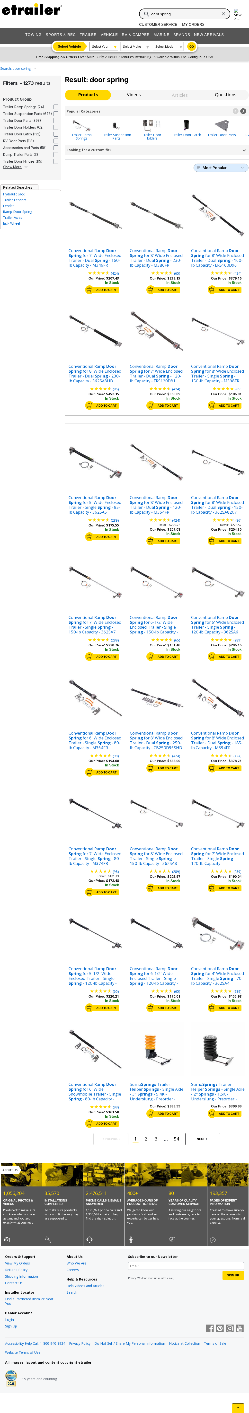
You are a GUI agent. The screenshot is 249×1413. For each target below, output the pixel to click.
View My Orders (17, 1263)
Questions (225, 94)
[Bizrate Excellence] (11, 1378)
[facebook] (210, 1329)
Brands (181, 35)
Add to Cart (106, 290)
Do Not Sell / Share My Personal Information (129, 1343)
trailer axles (12, 217)
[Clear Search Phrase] (223, 14)
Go (191, 46)
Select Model (164, 46)
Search (72, 1292)
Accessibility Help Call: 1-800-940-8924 (35, 1343)
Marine (161, 35)
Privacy (132, 1278)
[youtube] (240, 1329)
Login (9, 1319)
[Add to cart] (89, 289)
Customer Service (158, 24)
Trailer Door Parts (221, 134)
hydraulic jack (14, 194)
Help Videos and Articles (85, 1285)
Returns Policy (16, 1269)
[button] (236, 111)
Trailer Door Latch (186, 134)
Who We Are (76, 1263)
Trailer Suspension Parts (116, 136)
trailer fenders (15, 200)
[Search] (146, 14)
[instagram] (230, 1329)
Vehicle (109, 35)
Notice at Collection (184, 1343)
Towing (33, 35)
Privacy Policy (79, 1343)
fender (8, 205)
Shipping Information (21, 1276)
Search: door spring (16, 68)
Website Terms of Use (22, 1352)
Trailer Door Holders (151, 136)
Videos (134, 94)
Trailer (88, 35)
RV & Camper (136, 35)
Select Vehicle (69, 46)
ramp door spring (17, 211)
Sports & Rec (61, 35)
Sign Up (11, 1326)
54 (176, 1139)
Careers (73, 1269)
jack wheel (11, 223)
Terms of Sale (215, 1343)
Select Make (132, 46)
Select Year (100, 46)
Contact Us (14, 1283)
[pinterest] (220, 1329)
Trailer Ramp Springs (81, 136)
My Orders (193, 24)
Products (88, 94)
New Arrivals (209, 35)
